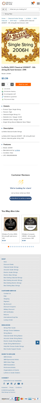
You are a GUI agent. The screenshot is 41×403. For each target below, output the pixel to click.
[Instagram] (11, 384)
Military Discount (9, 309)
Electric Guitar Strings (11, 272)
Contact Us (7, 293)
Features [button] (7, 144)
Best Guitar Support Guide (12, 349)
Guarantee (5, 387)
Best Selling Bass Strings (12, 285)
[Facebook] (4, 384)
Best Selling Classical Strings (13, 277)
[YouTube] (18, 384)
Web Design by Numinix (8, 392)
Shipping (6, 299)
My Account (7, 304)
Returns (6, 314)
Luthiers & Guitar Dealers (12, 373)
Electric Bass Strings (10, 275)
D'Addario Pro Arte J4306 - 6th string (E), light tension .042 (10, 236)
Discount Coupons (10, 306)
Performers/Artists (9, 367)
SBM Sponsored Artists (11, 359)
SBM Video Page (9, 362)
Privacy (12, 387)
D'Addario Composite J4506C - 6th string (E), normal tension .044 (28, 236)
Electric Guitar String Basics (13, 341)
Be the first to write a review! (20, 198)
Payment (6, 301)
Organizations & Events (11, 370)
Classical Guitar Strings (15, 18)
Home (3, 18)
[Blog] (22, 384)
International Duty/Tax (11, 317)
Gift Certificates (9, 312)
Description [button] (8, 128)
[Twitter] (7, 384)
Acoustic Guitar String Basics (13, 338)
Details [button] (6, 106)
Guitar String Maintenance (12, 343)
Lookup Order (8, 320)
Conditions (19, 387)
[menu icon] (38, 3)
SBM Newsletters (9, 365)
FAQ (5, 296)
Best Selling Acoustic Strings (13, 280)
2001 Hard (13, 20)
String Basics (8, 333)
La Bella (28, 18)
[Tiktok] (15, 384)
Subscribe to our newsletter (13, 380)
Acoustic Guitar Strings (11, 269)
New (5, 262)
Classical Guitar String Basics (13, 336)
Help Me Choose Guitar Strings (14, 346)
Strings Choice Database (12, 330)
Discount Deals (9, 264)
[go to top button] (37, 342)
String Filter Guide (9, 328)
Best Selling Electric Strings (12, 283)
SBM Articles (8, 357)
